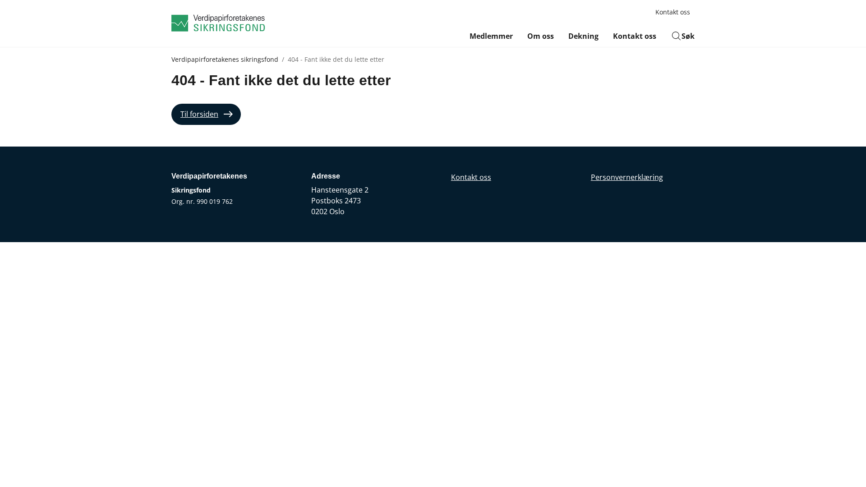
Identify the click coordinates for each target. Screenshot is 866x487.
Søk (688, 36)
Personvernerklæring (627, 177)
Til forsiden (199, 114)
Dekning (583, 36)
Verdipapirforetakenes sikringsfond (224, 59)
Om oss (540, 36)
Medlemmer (491, 36)
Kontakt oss (672, 12)
